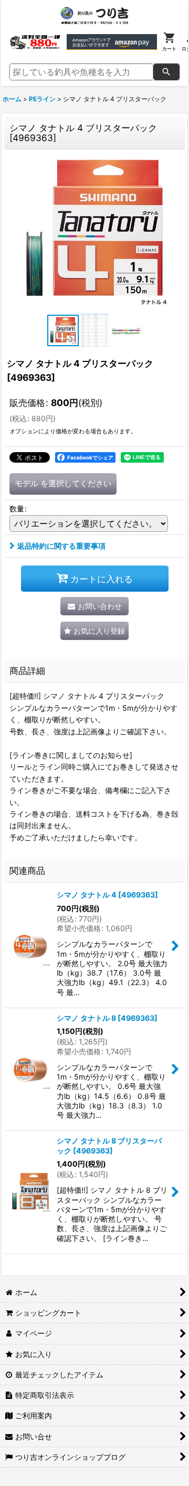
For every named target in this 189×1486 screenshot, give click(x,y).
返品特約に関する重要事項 (61, 545)
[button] (63, 330)
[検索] (166, 71)
